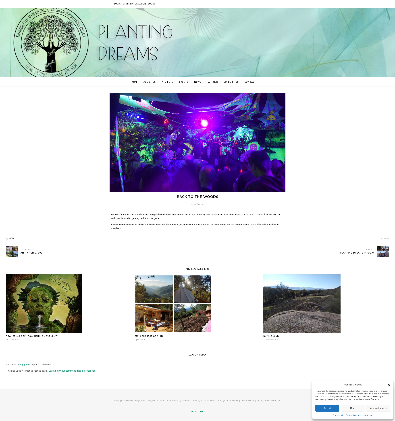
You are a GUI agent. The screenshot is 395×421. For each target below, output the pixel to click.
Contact (250, 81)
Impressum (368, 415)
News (197, 81)
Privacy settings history (253, 400)
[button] (388, 384)
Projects (167, 81)
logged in (25, 364)
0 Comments (383, 238)
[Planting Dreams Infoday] (383, 251)
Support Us (231, 81)
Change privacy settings (229, 400)
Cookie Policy (339, 415)
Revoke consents (273, 400)
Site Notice (212, 400)
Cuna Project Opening (149, 336)
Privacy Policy (199, 400)
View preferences (378, 408)
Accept (327, 408)
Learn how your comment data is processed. (72, 370)
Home (134, 81)
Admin (12, 238)
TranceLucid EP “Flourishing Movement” (32, 336)
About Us (149, 81)
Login (117, 3)
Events (183, 81)
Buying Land (271, 336)
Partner (212, 81)
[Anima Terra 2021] (12, 251)
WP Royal (186, 400)
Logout (152, 3)
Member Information (134, 3)
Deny (353, 408)
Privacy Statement (354, 415)
